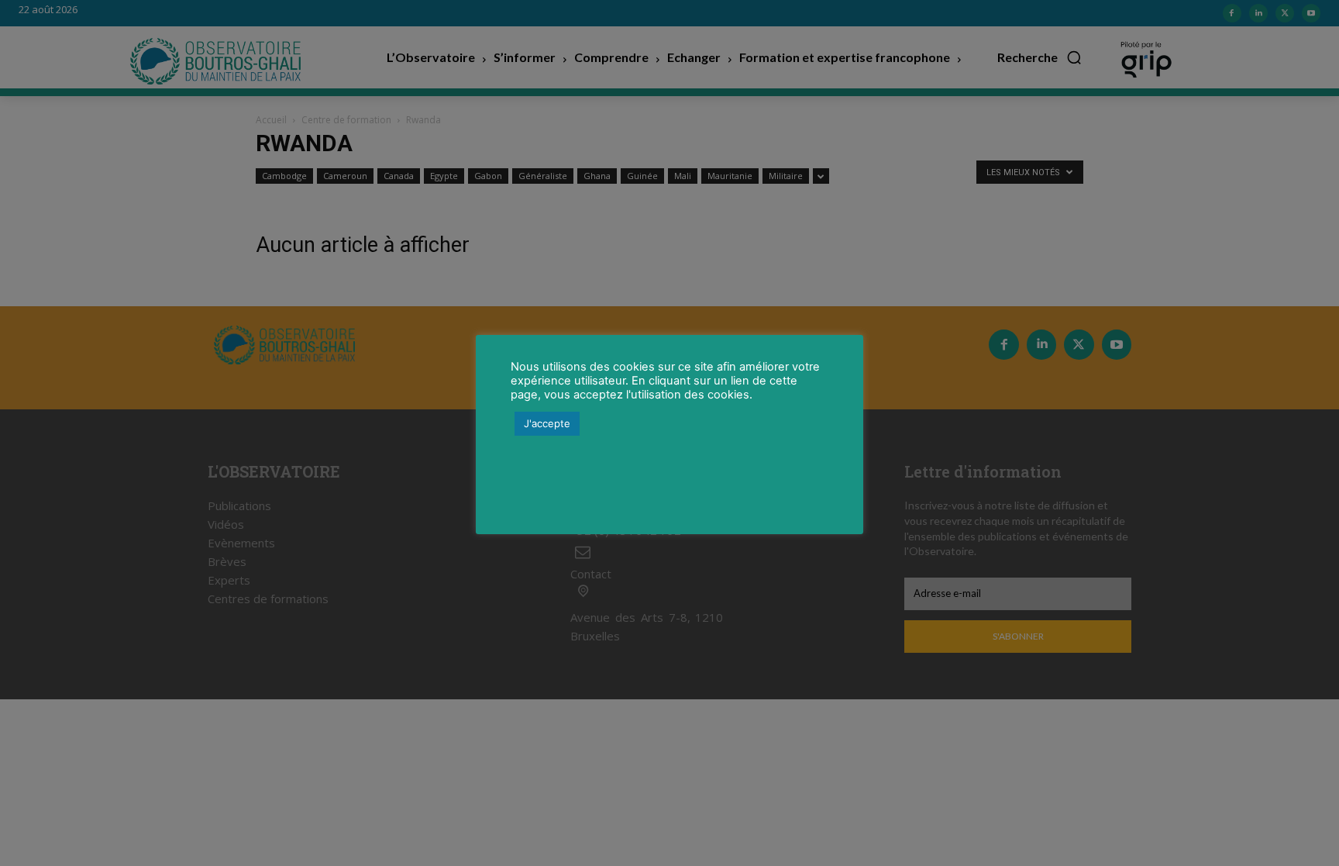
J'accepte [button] (547, 423)
